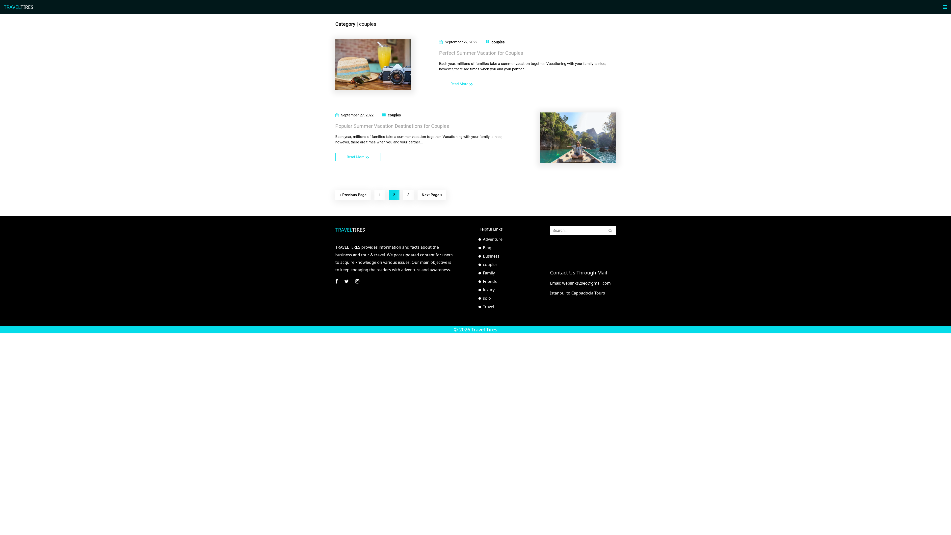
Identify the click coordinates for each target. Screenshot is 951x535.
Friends (490, 281)
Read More (459, 84)
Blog (487, 247)
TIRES (18, 7)
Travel (488, 306)
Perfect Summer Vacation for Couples (481, 53)
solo (487, 298)
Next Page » (432, 195)
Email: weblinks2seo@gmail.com (580, 283)
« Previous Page (353, 195)
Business (491, 256)
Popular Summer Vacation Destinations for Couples (392, 126)
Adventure (492, 239)
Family (489, 273)
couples (498, 42)
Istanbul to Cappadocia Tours (577, 293)
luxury (489, 290)
